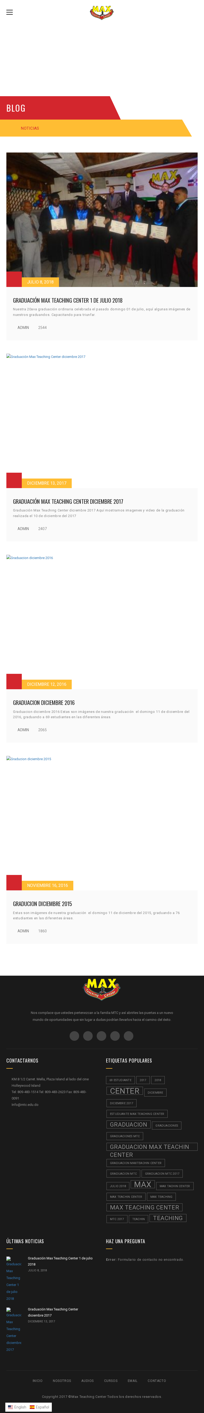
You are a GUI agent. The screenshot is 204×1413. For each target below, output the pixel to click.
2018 (158, 1080)
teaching (168, 1218)
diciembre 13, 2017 (46, 483)
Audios (87, 1381)
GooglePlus (101, 1036)
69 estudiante (120, 1080)
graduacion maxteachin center (136, 1163)
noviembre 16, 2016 (47, 885)
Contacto (157, 1381)
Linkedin (128, 1036)
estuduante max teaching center (137, 1114)
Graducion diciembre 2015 (42, 903)
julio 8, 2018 (40, 282)
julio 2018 (118, 1186)
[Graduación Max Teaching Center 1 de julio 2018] (102, 220)
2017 (143, 1080)
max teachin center (126, 1197)
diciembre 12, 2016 (46, 684)
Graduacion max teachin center (149, 1147)
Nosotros (62, 1381)
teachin (138, 1219)
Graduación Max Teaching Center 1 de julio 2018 (68, 300)
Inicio (38, 1381)
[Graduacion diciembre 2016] (102, 622)
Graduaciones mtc (125, 1136)
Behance (115, 1036)
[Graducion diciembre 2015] (102, 823)
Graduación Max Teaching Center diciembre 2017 (68, 501)
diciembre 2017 (121, 1103)
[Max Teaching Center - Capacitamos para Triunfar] (101, 12)
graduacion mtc (123, 1173)
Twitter (88, 1036)
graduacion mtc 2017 (162, 1173)
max (142, 1184)
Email (133, 1381)
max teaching (161, 1197)
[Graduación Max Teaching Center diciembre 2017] (102, 421)
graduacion (128, 1124)
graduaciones (166, 1125)
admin (23, 327)
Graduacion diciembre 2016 (44, 702)
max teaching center (144, 1207)
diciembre (155, 1092)
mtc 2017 (117, 1219)
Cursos (111, 1381)
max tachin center (175, 1186)
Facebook (74, 1036)
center (124, 1091)
